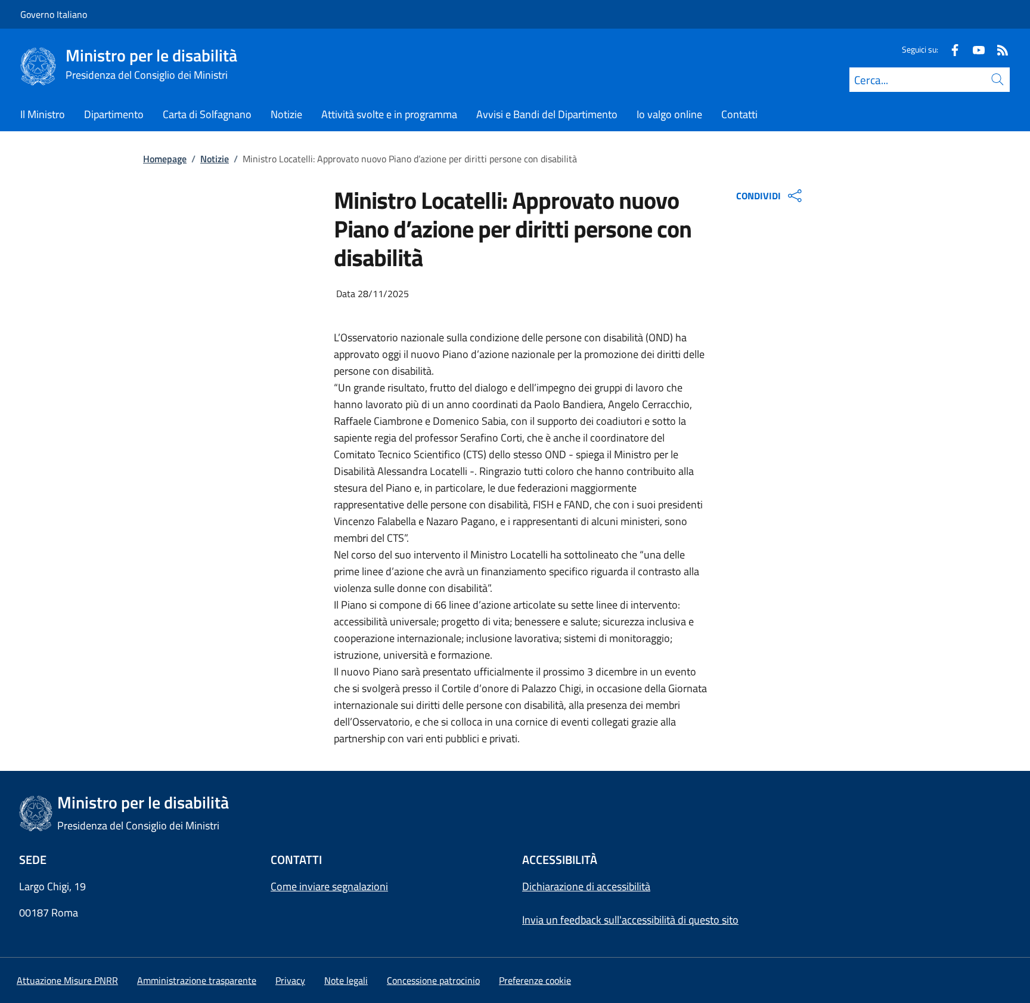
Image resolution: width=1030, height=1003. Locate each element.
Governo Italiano (53, 14)
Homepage (165, 159)
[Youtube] (974, 49)
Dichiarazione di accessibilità (586, 886)
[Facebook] (950, 49)
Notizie (214, 159)
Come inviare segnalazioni (329, 886)
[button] (535, 980)
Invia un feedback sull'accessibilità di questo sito (630, 920)
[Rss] (998, 49)
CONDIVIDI (758, 196)
